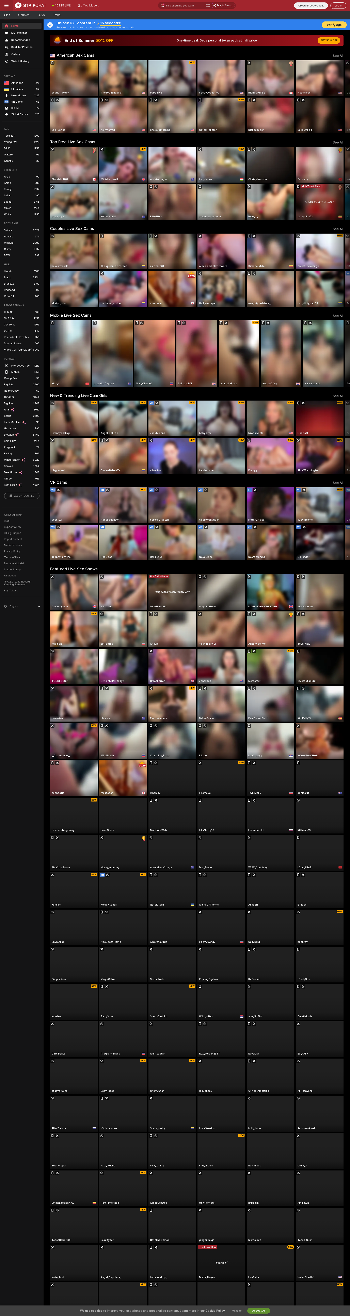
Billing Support (12, 533)
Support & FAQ (12, 527)
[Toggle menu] (6, 5)
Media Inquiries (13, 545)
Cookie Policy (215, 1310)
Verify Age (334, 25)
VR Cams (58, 482)
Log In (338, 5)
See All (338, 56)
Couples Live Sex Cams (72, 228)
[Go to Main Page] (30, 5)
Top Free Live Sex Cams (72, 141)
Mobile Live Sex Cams (71, 315)
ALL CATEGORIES (24, 495)
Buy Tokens (11, 590)
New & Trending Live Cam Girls (78, 395)
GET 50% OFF (328, 40)
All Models (10, 575)
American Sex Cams (75, 55)
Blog (7, 521)
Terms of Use (12, 557)
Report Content (13, 539)
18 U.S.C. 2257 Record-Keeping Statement (17, 583)
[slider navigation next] (340, 96)
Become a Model (14, 563)
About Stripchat (13, 514)
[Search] (208, 5)
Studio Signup (12, 569)
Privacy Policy (12, 551)
